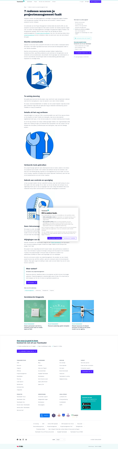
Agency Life (41, 384)
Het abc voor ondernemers (44, 1)
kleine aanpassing (56, 242)
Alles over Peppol (42, 368)
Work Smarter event (43, 379)
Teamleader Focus (21, 396)
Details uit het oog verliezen (81, 25)
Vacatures (61, 373)
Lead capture (20, 381)
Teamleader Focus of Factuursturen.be (44, 431)
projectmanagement (29, 35)
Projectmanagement (29, 290)
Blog (25, 7)
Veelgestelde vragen (43, 399)
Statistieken (20, 376)
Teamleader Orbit (21, 399)
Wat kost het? (20, 410)
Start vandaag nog (95, 1)
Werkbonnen (20, 384)
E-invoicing (36, 423)
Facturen (19, 365)
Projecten (52, 290)
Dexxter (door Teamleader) (23, 404)
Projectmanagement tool (66, 426)
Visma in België (98, 446)
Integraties (19, 389)
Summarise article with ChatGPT (83, 38)
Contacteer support (43, 396)
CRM (18, 362)
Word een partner (85, 362)
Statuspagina (41, 404)
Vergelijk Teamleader (43, 373)
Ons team (61, 368)
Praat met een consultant (87, 365)
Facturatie (79, 423)
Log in (82, 1)
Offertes (19, 370)
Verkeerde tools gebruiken (80, 27)
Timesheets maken (40, 429)
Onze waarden (62, 365)
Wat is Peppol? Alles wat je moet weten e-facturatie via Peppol (63, 429)
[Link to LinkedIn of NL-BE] (20, 439)
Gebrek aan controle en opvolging (82, 29)
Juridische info (63, 396)
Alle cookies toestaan (54, 238)
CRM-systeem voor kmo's (67, 423)
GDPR (60, 404)
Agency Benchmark (42, 381)
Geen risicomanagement (80, 30)
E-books (40, 365)
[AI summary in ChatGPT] (26, 439)
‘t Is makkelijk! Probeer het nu (81, 52)
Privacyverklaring (63, 399)
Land (53, 439)
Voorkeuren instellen (69, 238)
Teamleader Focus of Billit (76, 431)
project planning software (43, 33)
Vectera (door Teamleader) (23, 407)
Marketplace (41, 376)
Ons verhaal (62, 362)
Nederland (47, 234)
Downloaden (31, 282)
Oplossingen (29, 1)
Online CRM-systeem (53, 423)
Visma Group (91, 446)
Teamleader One (21, 402)
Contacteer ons (86, 371)
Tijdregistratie (45, 290)
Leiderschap (38, 290)
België (43, 234)
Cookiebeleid (62, 402)
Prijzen (35, 1)
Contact (54, 1)
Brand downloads (63, 370)
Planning (19, 379)
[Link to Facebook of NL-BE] (17, 439)
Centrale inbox (20, 387)
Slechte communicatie (80, 22)
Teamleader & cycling (64, 376)
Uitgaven (19, 368)
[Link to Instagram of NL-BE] (23, 439)
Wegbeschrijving (63, 379)
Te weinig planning (79, 23)
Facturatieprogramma (38, 426)
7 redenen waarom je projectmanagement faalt (37, 7)
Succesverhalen (42, 370)
